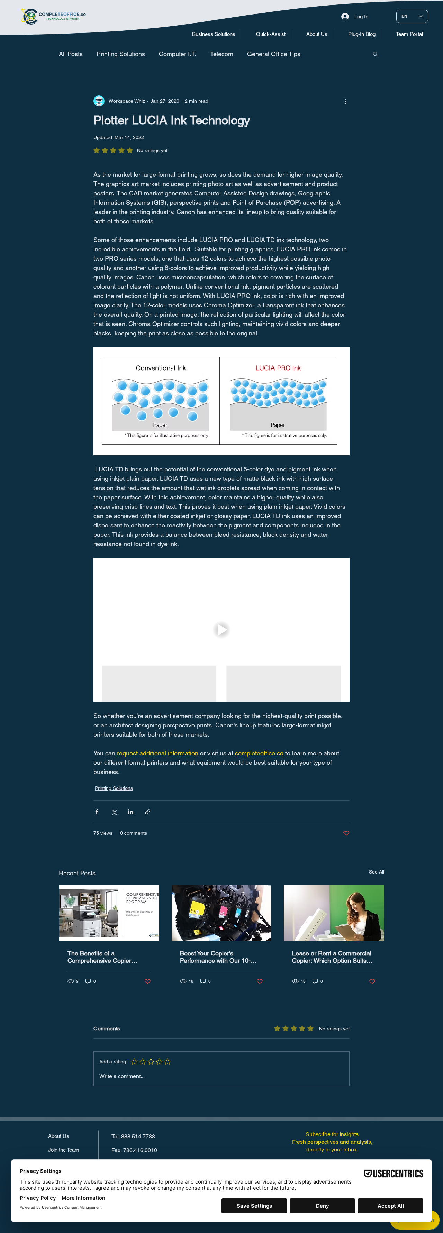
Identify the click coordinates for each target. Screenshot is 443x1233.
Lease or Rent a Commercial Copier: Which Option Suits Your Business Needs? (331, 957)
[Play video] (221, 630)
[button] (209, 34)
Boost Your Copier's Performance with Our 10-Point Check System (215, 957)
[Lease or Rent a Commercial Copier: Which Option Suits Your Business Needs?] (334, 913)
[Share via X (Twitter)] (113, 812)
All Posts (71, 53)
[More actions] (345, 101)
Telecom (221, 53)
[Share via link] (147, 812)
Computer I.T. (177, 53)
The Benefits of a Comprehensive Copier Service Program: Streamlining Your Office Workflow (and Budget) (100, 957)
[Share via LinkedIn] (130, 812)
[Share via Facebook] (96, 812)
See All (376, 872)
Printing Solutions (121, 53)
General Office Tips (273, 53)
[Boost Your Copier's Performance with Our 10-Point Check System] (222, 913)
